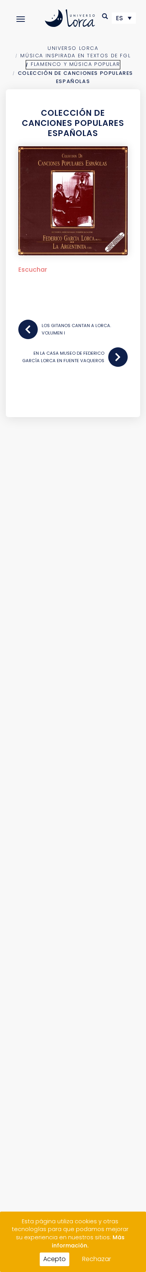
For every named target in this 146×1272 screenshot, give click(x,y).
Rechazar (96, 1258)
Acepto (54, 1258)
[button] (105, 16)
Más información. (88, 1241)
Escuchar (32, 269)
